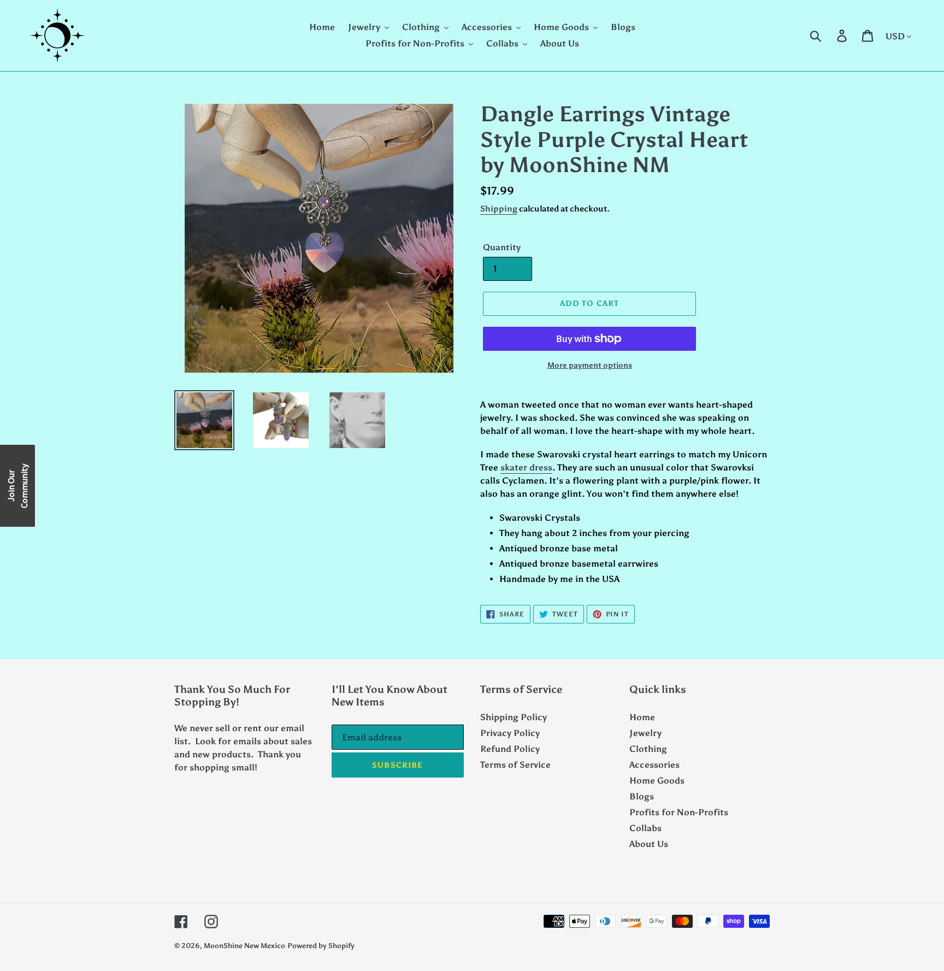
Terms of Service (515, 765)
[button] (17, 486)
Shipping (498, 209)
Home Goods (657, 780)
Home (642, 717)
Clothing (648, 749)
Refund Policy (510, 749)
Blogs (641, 796)
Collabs (645, 828)
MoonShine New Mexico (244, 945)
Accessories (654, 765)
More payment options (589, 365)
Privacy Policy (510, 733)
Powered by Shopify (321, 945)
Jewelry (645, 733)
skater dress (526, 467)
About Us (648, 844)
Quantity (502, 247)
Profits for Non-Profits (678, 812)
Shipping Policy (513, 717)
